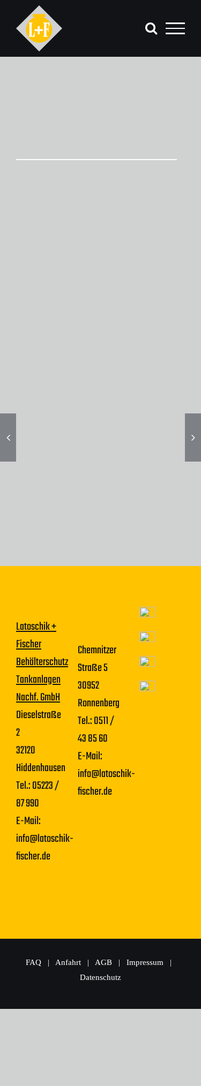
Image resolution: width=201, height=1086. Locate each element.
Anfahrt (68, 962)
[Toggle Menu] (175, 28)
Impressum (146, 962)
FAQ (33, 962)
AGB (104, 962)
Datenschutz (100, 977)
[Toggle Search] (151, 27)
